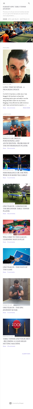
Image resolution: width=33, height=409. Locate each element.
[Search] (29, 3)
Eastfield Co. (25, 19)
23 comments (11, 346)
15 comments (11, 242)
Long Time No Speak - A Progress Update (14, 88)
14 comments (11, 177)
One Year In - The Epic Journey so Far (13, 308)
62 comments (11, 108)
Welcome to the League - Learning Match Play (15, 238)
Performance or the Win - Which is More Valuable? (16, 173)
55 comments (11, 213)
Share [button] (4, 108)
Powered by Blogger (18, 403)
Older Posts (26, 353)
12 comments (11, 312)
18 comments (11, 148)
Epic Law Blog (13, 19)
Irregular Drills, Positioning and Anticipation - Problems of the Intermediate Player (16, 142)
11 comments (11, 272)
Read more (26, 108)
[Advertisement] (16, 376)
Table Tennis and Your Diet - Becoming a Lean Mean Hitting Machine (16, 341)
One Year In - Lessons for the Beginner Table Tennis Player (16, 208)
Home (5, 19)
